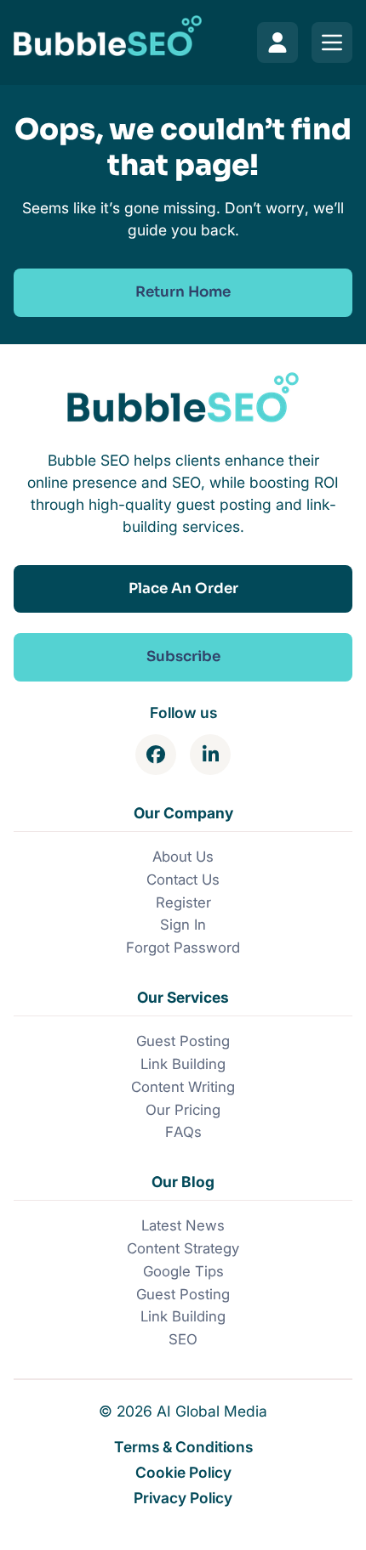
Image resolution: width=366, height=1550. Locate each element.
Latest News (183, 1225)
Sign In (183, 924)
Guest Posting (183, 1040)
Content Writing (183, 1086)
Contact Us (183, 879)
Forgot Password (183, 947)
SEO (183, 1339)
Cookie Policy (183, 1472)
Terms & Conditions (183, 1447)
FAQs (183, 1131)
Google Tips (183, 1271)
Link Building (183, 1063)
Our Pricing (183, 1109)
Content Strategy (183, 1248)
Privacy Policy (183, 1498)
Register (183, 902)
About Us (183, 856)
